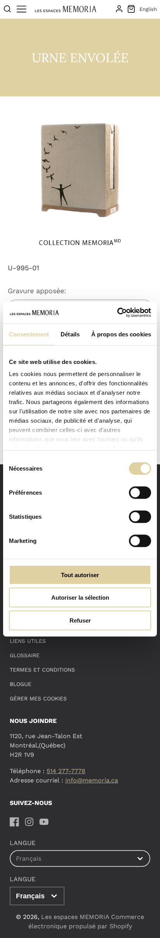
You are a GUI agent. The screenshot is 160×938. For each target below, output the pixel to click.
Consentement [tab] (29, 334)
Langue (22, 879)
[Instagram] (29, 821)
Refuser (80, 620)
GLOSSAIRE (25, 655)
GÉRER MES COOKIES (38, 698)
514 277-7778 (66, 771)
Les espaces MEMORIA (75, 916)
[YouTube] (44, 821)
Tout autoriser (80, 574)
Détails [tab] (70, 334)
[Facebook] (14, 821)
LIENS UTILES (28, 641)
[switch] (140, 492)
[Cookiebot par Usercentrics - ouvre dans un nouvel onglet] (117, 313)
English (148, 9)
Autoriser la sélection (80, 597)
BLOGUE (20, 684)
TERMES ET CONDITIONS (42, 670)
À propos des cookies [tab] (121, 334)
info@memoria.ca (91, 780)
